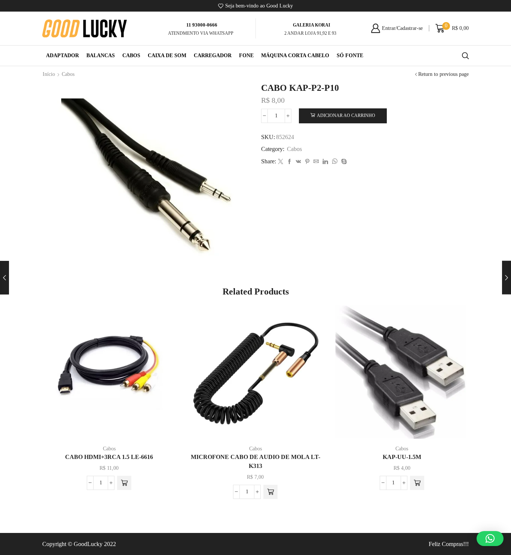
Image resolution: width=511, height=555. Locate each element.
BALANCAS (100, 55)
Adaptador (62, 55)
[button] (124, 483)
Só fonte (350, 55)
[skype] (343, 162)
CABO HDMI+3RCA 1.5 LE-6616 (109, 457)
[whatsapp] (334, 162)
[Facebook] (289, 162)
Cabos (131, 55)
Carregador (213, 55)
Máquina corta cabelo (295, 55)
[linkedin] (325, 162)
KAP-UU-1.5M (402, 457)
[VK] (298, 162)
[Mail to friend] (316, 162)
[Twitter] (280, 162)
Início (49, 74)
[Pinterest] (307, 162)
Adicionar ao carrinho (346, 115)
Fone (246, 55)
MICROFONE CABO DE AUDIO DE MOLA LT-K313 (255, 461)
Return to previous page (443, 74)
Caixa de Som (167, 55)
